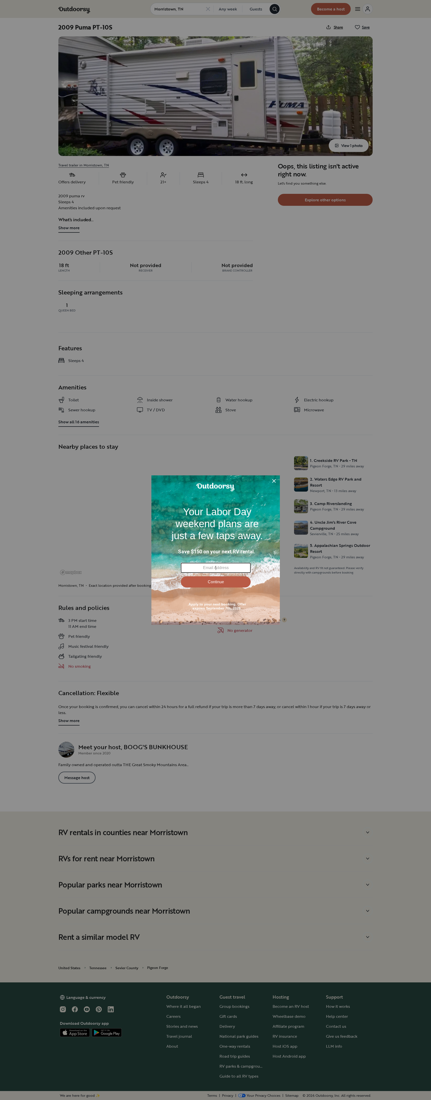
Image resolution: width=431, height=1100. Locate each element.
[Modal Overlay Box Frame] (215, 550)
